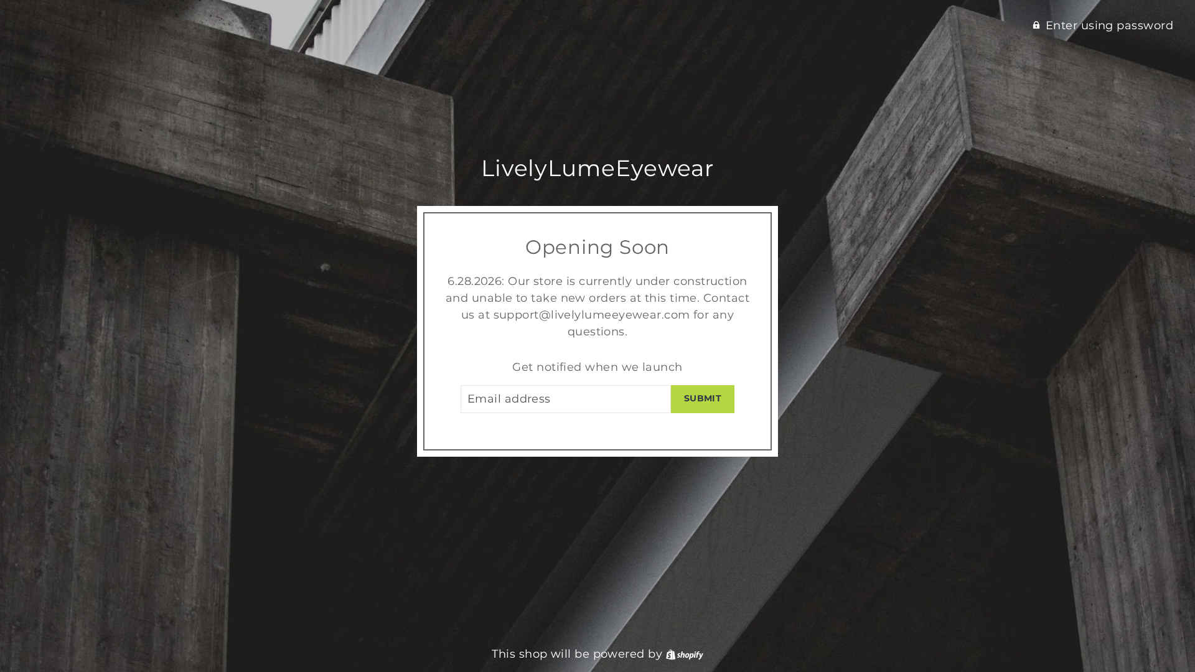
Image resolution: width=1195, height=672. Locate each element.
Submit (702, 398)
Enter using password (1109, 25)
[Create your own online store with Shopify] (684, 654)
